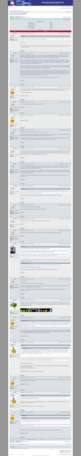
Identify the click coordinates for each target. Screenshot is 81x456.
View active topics (20, 10)
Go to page (65, 441)
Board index (12, 444)
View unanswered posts (13, 10)
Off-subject (19, 444)
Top (10, 50)
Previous (68, 441)
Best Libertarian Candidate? (18, 14)
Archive (15, 444)
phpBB (36, 455)
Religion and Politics (25, 444)
